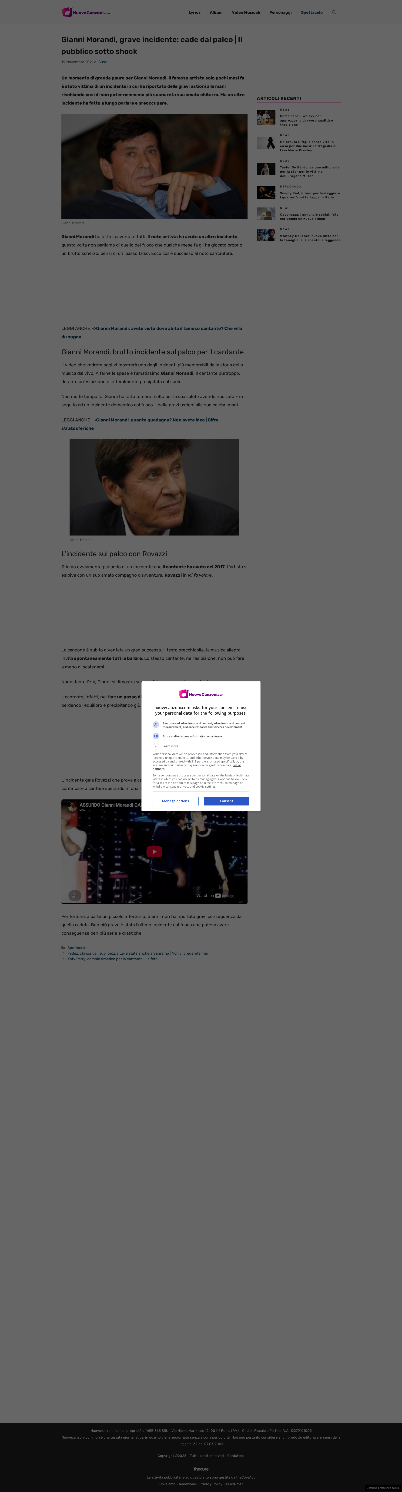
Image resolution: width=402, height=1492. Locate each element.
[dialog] (201, 746)
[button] (201, 746)
